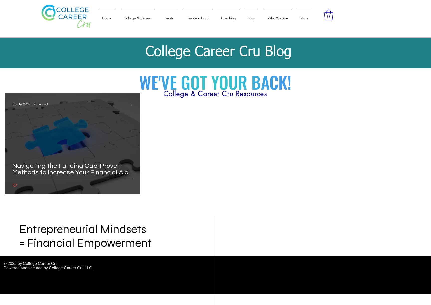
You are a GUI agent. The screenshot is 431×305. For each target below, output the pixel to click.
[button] (328, 15)
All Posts (13, 78)
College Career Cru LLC (70, 268)
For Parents (128, 78)
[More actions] (132, 104)
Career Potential (92, 78)
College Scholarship (49, 78)
